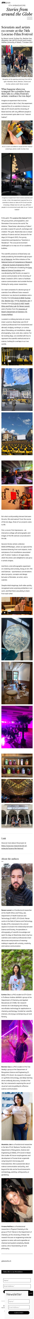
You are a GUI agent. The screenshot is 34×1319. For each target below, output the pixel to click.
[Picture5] (17, 433)
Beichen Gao (9, 301)
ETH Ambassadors (17, 5)
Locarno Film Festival (19, 218)
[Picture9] (17, 683)
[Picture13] (17, 791)
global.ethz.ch (6, 1261)
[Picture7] (17, 498)
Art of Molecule (6, 259)
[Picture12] (17, 766)
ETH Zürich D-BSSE (17, 298)
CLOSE (30, 1293)
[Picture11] (17, 727)
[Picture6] (17, 472)
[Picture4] (17, 389)
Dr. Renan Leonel (23, 306)
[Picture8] (17, 639)
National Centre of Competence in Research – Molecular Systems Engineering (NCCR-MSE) (16, 265)
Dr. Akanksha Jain (24, 301)
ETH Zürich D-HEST (17, 303)
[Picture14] (17, 816)
